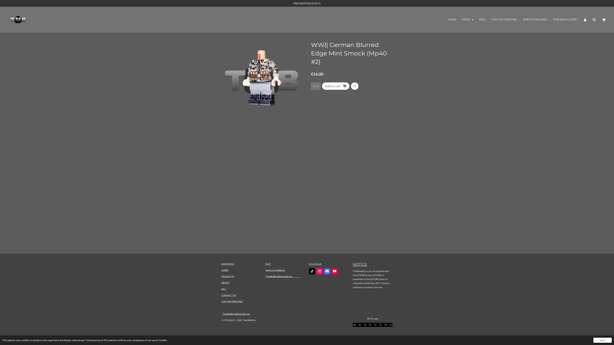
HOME (224, 270)
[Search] (594, 19)
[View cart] (604, 19)
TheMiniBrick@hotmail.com (236, 314)
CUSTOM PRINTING (232, 301)
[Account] (585, 19)
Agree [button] (602, 340)
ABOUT (225, 282)
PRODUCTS (227, 276)
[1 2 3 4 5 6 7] (316, 86)
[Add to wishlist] (354, 86)
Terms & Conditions (275, 270)
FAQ (223, 289)
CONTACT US (228, 295)
